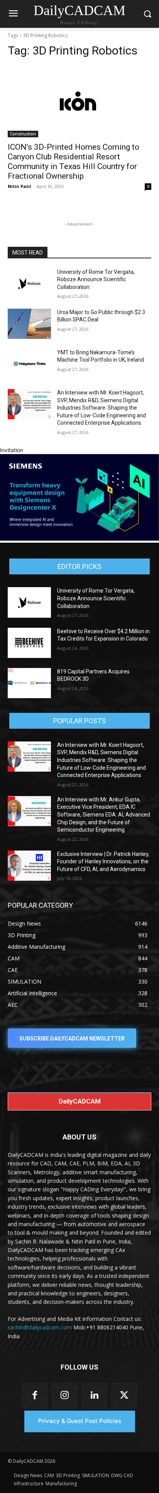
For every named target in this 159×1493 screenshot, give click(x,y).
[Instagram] (65, 1396)
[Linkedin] (94, 1396)
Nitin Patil (19, 186)
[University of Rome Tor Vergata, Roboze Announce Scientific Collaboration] (29, 283)
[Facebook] (35, 1396)
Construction (23, 134)
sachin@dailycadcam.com (40, 1327)
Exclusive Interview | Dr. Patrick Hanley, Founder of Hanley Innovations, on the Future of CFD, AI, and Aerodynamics (103, 861)
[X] (124, 1396)
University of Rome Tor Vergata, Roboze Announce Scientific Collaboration (96, 279)
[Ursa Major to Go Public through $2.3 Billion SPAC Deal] (29, 324)
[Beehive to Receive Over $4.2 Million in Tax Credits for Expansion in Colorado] (29, 643)
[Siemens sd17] (79, 538)
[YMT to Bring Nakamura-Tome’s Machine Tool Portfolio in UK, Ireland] (29, 364)
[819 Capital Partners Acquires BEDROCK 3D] (29, 683)
